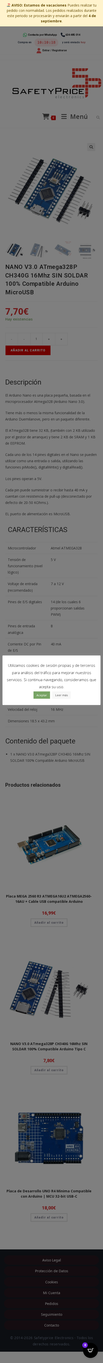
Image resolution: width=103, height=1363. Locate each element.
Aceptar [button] (41, 695)
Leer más (61, 695)
